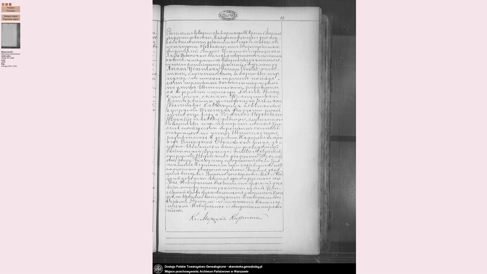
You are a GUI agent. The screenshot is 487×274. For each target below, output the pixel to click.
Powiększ (11, 8)
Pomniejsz (11, 11)
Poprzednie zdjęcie (10, 19)
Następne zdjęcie (11, 16)
